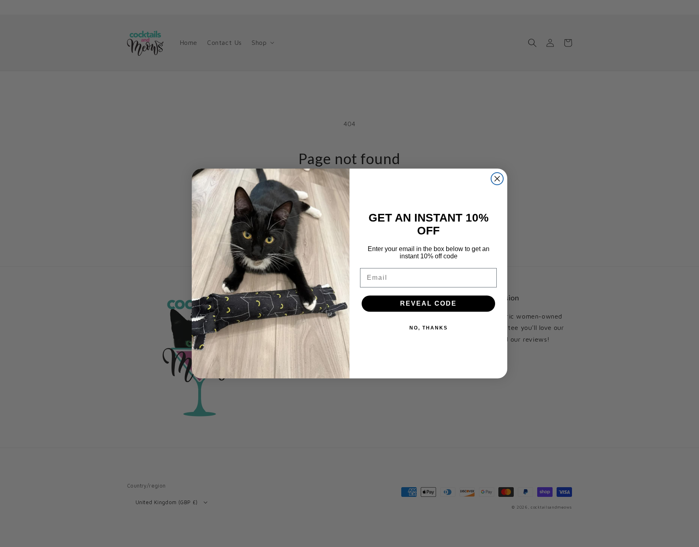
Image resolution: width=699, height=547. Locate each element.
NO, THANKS (428, 328)
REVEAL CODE (428, 303)
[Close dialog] (497, 179)
